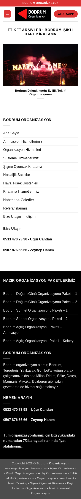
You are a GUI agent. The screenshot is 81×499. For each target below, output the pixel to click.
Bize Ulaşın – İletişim (19, 216)
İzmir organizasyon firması (22, 468)
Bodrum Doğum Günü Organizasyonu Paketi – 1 (40, 294)
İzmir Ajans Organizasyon (60, 468)
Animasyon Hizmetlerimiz (22, 141)
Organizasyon (47, 478)
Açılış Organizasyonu (53, 473)
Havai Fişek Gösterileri (20, 183)
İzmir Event (67, 478)
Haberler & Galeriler (18, 200)
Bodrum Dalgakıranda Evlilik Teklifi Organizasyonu (40, 92)
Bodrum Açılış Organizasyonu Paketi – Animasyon (32, 329)
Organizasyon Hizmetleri (22, 150)
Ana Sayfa (11, 133)
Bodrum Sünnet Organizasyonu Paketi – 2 (35, 319)
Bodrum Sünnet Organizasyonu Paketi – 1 (35, 310)
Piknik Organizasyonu (21, 473)
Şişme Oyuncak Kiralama (22, 166)
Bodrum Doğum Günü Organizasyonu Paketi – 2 (40, 302)
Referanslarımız (15, 208)
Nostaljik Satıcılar (16, 175)
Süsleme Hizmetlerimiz (21, 158)
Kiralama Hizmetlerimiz (21, 191)
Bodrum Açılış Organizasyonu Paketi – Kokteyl (38, 341)
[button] (7, 14)
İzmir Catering (18, 483)
